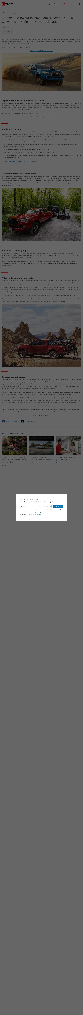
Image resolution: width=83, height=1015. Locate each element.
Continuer (58, 506)
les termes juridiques (47, 512)
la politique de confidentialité (34, 514)
